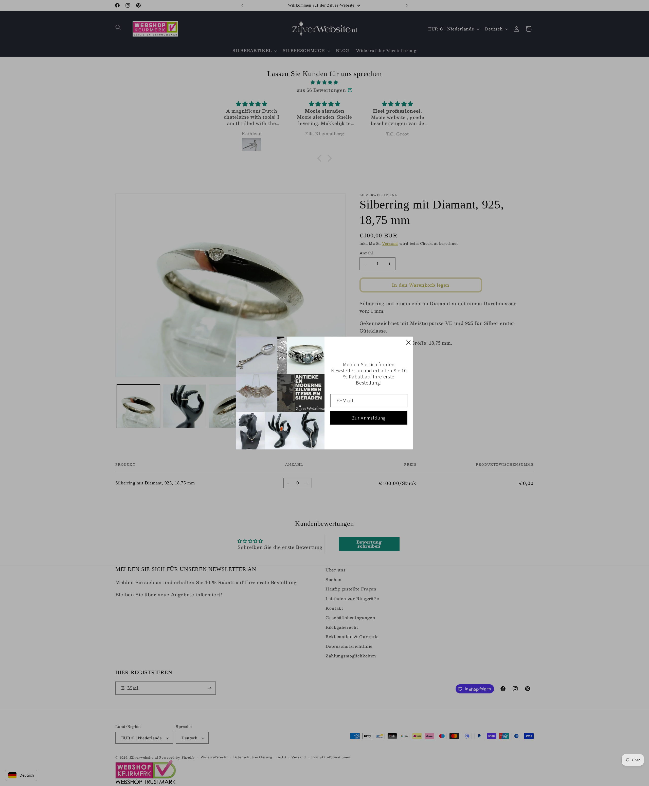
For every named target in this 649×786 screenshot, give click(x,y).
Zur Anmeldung (369, 418)
